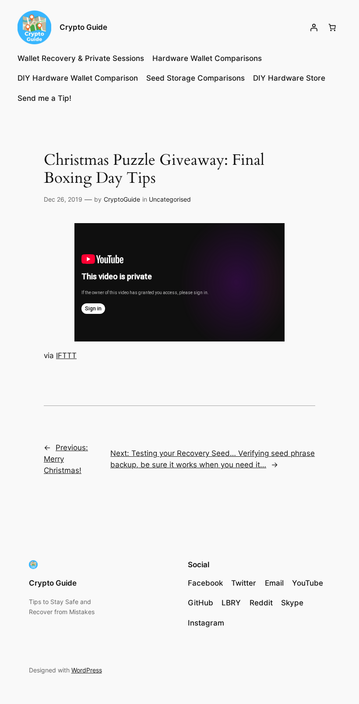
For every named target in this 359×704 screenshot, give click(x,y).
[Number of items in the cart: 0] (332, 27)
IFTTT (66, 355)
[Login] (314, 27)
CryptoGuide (122, 199)
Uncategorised (170, 199)
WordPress (86, 670)
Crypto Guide (83, 27)
